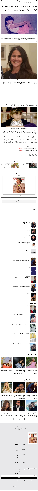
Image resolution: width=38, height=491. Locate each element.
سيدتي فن (21, 150)
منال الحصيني (28, 250)
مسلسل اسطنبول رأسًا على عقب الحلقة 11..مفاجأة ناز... (21, 305)
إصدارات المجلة (19, 174)
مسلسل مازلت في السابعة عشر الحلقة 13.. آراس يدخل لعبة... (21, 314)
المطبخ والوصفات (16, 471)
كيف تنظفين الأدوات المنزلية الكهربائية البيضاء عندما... (21, 333)
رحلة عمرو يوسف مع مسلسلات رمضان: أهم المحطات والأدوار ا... (21, 260)
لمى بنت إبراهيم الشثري (27, 223)
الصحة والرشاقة (16, 469)
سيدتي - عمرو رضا (29, 13)
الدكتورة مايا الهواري (27, 237)
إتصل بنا (24, 486)
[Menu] (36, 0)
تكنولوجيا (28, 267)
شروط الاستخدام (35, 486)
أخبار (29, 285)
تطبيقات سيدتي (15, 457)
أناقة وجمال (22, 469)
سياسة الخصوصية (31, 486)
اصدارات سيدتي (23, 460)
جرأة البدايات (34, 213)
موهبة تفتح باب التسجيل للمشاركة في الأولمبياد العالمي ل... (21, 269)
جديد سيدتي (33, 257)
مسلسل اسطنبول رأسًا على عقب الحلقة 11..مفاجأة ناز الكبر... (21, 277)
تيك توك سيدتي (21, 148)
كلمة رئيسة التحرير (20, 201)
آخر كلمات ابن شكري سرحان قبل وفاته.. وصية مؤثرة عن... (21, 324)
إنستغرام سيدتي (23, 146)
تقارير (24, 454)
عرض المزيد (19, 419)
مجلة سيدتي (16, 444)
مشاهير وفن (27, 469)
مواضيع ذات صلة (32, 355)
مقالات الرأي (33, 220)
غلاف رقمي (16, 460)
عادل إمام (27, 157)
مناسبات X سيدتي (16, 447)
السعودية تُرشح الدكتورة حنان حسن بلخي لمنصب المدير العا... (21, 286)
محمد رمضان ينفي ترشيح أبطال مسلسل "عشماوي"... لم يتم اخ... (21, 295)
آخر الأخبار (16, 462)
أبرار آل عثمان (28, 230)
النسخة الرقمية (19, 195)
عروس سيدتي (22, 456)
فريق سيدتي (16, 455)
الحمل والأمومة (16, 473)
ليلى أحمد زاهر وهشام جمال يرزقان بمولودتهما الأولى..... (21, 343)
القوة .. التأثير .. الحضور (33, 205)
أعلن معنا (27, 486)
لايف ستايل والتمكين (33, 469)
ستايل (24, 451)
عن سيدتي (16, 450)
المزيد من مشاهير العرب (30, 380)
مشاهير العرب (35, 13)
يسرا (24, 157)
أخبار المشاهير (21, 157)
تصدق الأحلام (34, 209)
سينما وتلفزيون (28, 276)
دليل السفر (23, 462)
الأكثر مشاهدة (33, 303)
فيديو (24, 444)
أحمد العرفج (28, 243)
